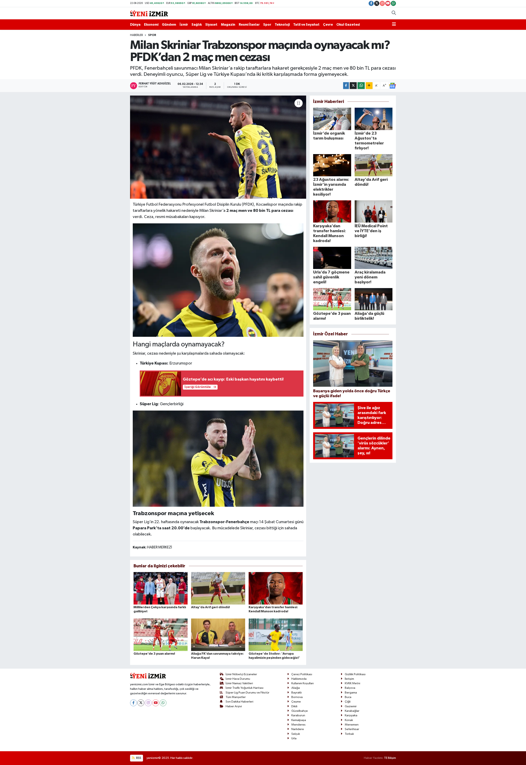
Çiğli (348, 701)
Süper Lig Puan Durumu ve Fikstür (247, 692)
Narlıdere (297, 729)
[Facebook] (133, 702)
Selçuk (295, 733)
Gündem (169, 24)
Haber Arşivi (234, 706)
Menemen (352, 724)
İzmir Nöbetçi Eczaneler (241, 674)
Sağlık (196, 24)
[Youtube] (155, 702)
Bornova (297, 697)
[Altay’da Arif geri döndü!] (218, 588)
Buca (348, 697)
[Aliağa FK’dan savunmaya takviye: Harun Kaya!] (218, 634)
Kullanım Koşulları (302, 683)
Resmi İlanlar (249, 24)
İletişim (349, 678)
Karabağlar (352, 710)
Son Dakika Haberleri (239, 701)
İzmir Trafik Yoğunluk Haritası (244, 687)
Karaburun (298, 715)
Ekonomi (151, 24)
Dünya (135, 24)
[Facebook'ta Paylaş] (346, 85)
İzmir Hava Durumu (238, 678)
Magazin (228, 24)
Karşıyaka (351, 715)
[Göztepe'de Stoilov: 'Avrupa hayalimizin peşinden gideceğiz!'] (276, 634)
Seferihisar (352, 729)
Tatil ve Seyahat (306, 24)
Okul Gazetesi (348, 24)
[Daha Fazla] (369, 85)
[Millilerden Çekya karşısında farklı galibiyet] (161, 588)
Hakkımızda (299, 678)
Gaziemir (351, 706)
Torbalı (349, 733)
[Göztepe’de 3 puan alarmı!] (161, 634)
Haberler (136, 35)
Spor (267, 24)
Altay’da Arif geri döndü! (210, 607)
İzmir (184, 24)
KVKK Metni (352, 683)
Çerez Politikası (301, 674)
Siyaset (211, 24)
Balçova (350, 687)
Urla (293, 738)
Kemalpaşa (298, 720)
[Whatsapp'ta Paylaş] (361, 85)
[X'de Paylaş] (353, 85)
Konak (349, 720)
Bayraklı (296, 692)
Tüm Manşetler (236, 697)
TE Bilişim (390, 757)
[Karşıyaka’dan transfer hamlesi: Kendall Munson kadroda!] (276, 588)
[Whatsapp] (163, 702)
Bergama (351, 692)
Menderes (298, 724)
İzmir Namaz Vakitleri (239, 683)
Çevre (328, 24)
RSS (138, 757)
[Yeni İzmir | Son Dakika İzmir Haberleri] (149, 13)
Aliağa (295, 687)
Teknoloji (282, 24)
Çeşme (296, 701)
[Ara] (394, 13)
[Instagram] (148, 702)
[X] (140, 702)
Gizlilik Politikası (355, 674)
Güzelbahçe (299, 710)
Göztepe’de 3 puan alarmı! (154, 653)
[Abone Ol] (392, 86)
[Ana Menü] (394, 24)
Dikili (294, 706)
